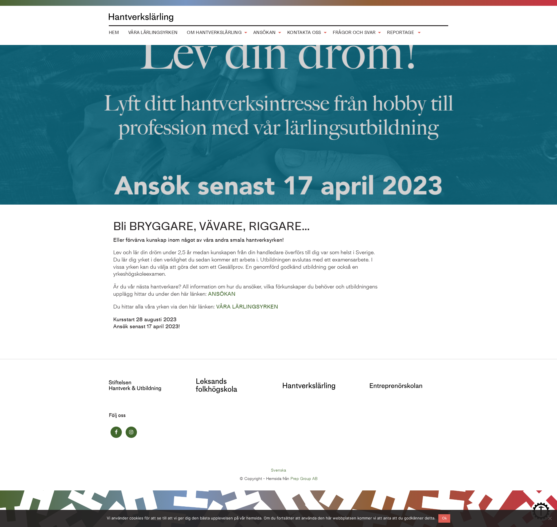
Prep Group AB (304, 478)
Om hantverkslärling (214, 32)
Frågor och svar (354, 32)
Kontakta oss (304, 32)
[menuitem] (114, 32)
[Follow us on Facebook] (116, 432)
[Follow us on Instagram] (131, 432)
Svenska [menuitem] (278, 470)
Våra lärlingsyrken (153, 32)
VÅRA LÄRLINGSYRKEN (247, 306)
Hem (114, 32)
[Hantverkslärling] (309, 385)
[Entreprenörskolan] (396, 385)
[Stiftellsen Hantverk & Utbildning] (135, 385)
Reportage (401, 32)
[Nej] (550, 518)
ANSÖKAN (222, 293)
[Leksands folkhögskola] (216, 385)
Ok (444, 518)
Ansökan (264, 32)
